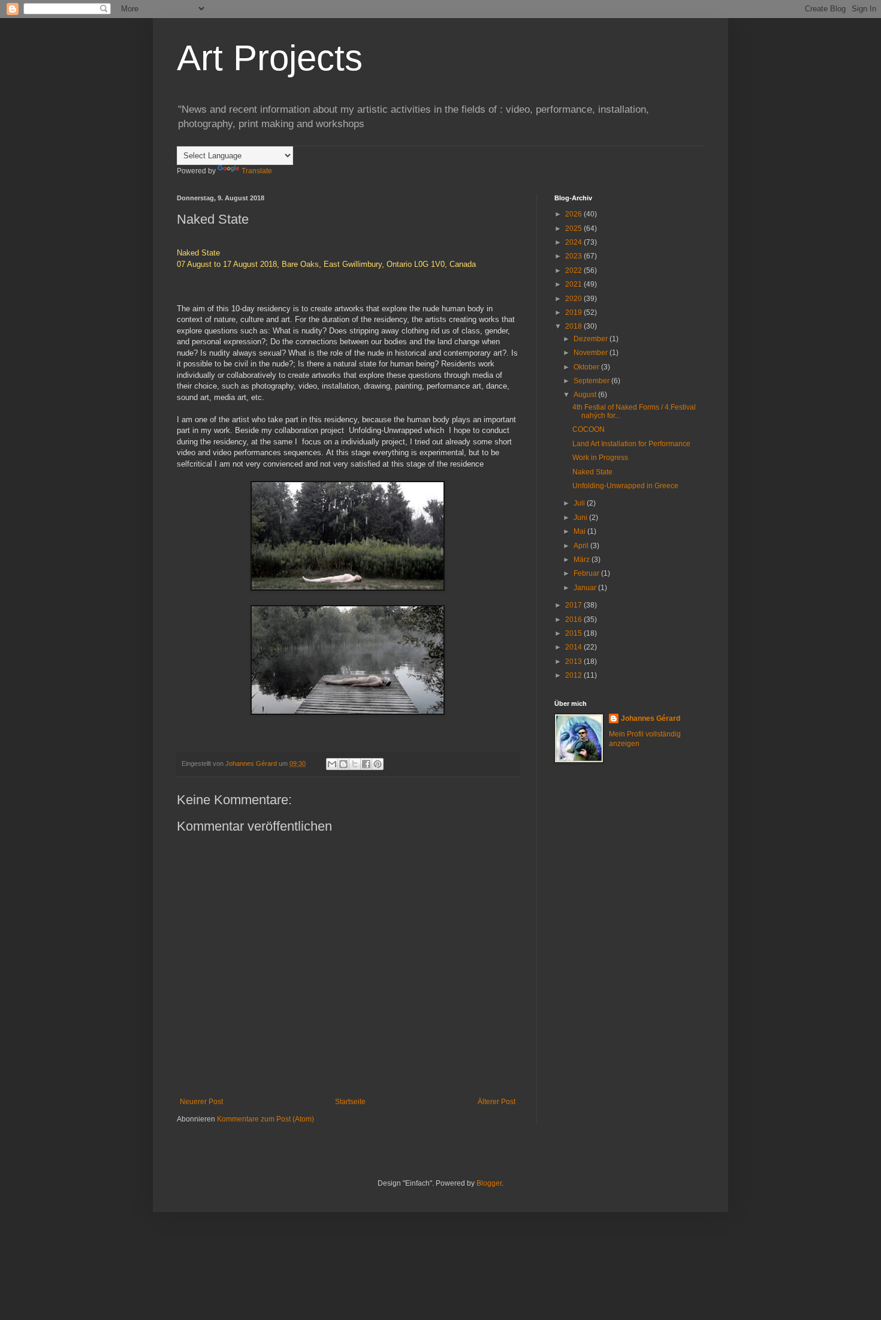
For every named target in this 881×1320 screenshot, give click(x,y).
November (592, 352)
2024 (574, 242)
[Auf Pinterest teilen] (378, 764)
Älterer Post (496, 1102)
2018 (574, 326)
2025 (574, 228)
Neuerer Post (201, 1102)
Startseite (350, 1102)
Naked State (592, 472)
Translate (257, 171)
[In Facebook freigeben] (366, 764)
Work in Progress (600, 457)
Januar (586, 588)
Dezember (592, 339)
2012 (574, 675)
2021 (574, 284)
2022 (574, 270)
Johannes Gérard (650, 718)
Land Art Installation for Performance (631, 444)
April (582, 546)
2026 (574, 214)
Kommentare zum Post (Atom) (265, 1119)
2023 (574, 256)
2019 (574, 312)
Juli (580, 503)
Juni (581, 517)
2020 (574, 298)
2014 (574, 647)
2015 (574, 633)
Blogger (489, 1183)
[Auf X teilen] (355, 764)
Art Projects (270, 58)
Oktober (587, 367)
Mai (580, 531)
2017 (574, 605)
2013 (574, 661)
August (586, 394)
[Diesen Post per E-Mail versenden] (332, 764)
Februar (587, 573)
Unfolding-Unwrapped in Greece (625, 486)
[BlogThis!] (343, 764)
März (583, 559)
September (592, 381)
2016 (574, 619)
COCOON (588, 429)
